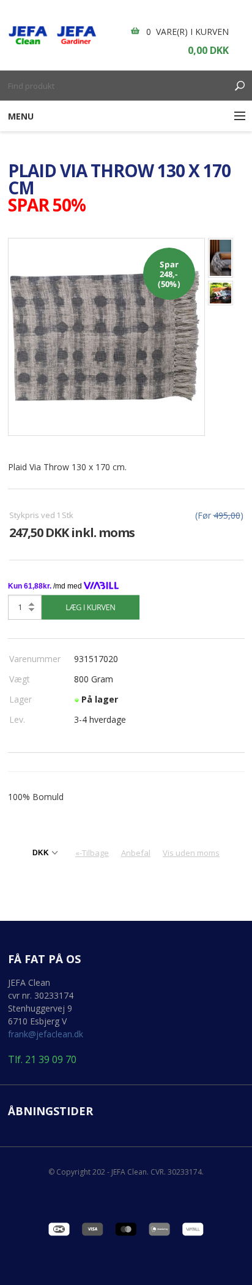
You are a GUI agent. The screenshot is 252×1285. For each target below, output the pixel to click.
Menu (21, 116)
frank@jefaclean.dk (45, 1034)
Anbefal (135, 852)
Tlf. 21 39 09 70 (42, 1059)
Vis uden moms (191, 852)
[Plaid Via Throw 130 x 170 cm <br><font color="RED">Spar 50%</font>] (107, 335)
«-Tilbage (92, 852)
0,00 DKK (208, 50)
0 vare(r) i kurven (187, 31)
